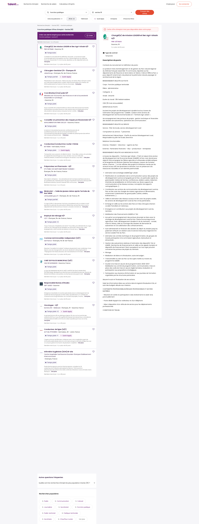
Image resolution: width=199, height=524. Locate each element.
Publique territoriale (71, 513)
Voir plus (47, 61)
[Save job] (93, 46)
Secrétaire (48, 519)
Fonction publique (83, 507)
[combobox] (67, 12)
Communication (63, 501)
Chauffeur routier (66, 519)
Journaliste (48, 507)
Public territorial (49, 513)
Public (46, 501)
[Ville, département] (110, 12)
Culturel (80, 501)
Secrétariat (65, 507)
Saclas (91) (55, 25)
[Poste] (65, 12)
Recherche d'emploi (43, 25)
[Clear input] (86, 12)
